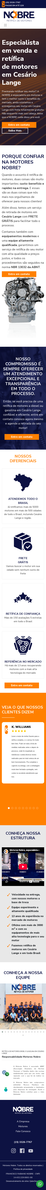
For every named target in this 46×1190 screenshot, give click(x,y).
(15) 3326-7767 (12, 2)
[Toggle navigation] (5, 25)
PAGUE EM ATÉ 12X (14, 5)
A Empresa (23, 1121)
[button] (9, 808)
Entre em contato (19, 125)
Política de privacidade (23, 1169)
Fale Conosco (23, 1131)
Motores (23, 1126)
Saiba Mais (15, 130)
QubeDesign (34, 1181)
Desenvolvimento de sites (17, 1181)
